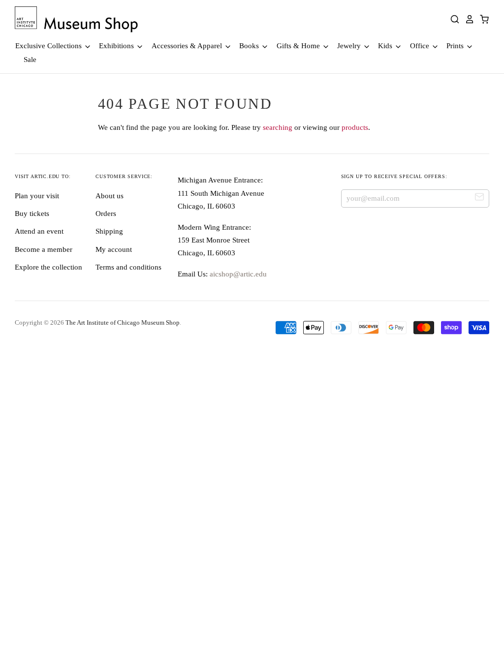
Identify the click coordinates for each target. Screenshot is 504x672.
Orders (105, 213)
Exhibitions (117, 46)
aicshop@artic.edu (237, 274)
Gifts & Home (299, 46)
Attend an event (39, 231)
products (355, 127)
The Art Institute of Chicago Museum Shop (122, 322)
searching (277, 127)
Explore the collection (48, 267)
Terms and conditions (128, 267)
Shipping (109, 231)
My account (113, 249)
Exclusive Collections (49, 46)
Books (250, 46)
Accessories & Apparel (188, 46)
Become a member (43, 249)
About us (109, 196)
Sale (30, 59)
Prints (456, 46)
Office (420, 46)
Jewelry (350, 46)
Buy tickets (32, 213)
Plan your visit (37, 196)
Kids (386, 46)
